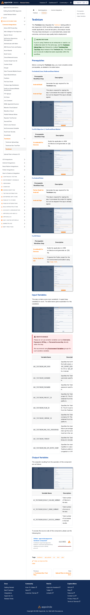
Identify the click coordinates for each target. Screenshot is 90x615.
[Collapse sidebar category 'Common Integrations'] (25, 24)
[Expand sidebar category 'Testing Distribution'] (25, 193)
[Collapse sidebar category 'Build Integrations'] (25, 21)
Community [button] (63, 3)
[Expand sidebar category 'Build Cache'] (25, 54)
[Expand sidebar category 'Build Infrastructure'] (25, 206)
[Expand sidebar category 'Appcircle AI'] (25, 216)
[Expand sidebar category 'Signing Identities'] (25, 190)
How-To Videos (30, 587)
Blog (69, 590)
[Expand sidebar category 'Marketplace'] (25, 223)
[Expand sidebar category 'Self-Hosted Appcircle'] (25, 220)
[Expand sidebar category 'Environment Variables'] (25, 180)
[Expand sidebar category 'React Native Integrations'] (25, 166)
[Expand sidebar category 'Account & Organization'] (25, 210)
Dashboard (52, 3)
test (58, 557)
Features (42, 3)
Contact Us (71, 596)
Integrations (8, 593)
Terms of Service (73, 601)
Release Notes (24, 3)
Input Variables (81, 13)
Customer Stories (30, 593)
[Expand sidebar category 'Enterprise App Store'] (25, 196)
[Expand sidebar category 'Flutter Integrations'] (25, 169)
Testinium (57, 25)
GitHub (70, 587)
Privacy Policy (72, 599)
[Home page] (33, 10)
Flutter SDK (53, 262)
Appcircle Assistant (52, 587)
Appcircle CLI (8, 596)
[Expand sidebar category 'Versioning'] (25, 183)
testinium (39, 557)
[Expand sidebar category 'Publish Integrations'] (25, 203)
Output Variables (81, 16)
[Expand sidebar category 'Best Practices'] (25, 226)
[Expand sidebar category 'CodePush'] (25, 186)
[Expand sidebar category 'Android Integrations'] (25, 162)
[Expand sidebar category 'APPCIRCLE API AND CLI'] (25, 213)
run (54, 557)
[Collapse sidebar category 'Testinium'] (25, 138)
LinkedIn (49, 593)
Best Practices (8, 590)
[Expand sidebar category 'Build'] (25, 17)
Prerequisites (80, 11)
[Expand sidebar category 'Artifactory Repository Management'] (25, 39)
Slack (27, 590)
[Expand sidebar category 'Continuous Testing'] (25, 176)
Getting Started (9, 587)
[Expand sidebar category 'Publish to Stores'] (25, 200)
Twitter (48, 590)
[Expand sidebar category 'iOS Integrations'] (25, 159)
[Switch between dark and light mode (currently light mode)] (70, 2)
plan (63, 557)
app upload (48, 557)
